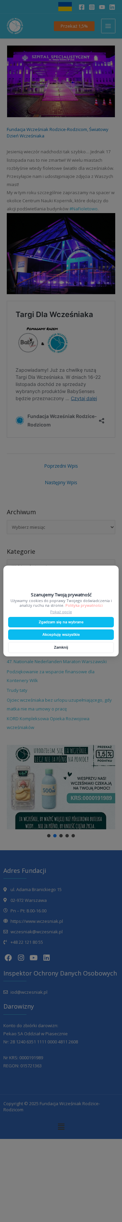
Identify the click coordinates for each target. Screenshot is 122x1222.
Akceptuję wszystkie (61, 634)
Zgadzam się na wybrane (61, 622)
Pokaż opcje (61, 611)
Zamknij (61, 647)
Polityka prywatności (84, 605)
